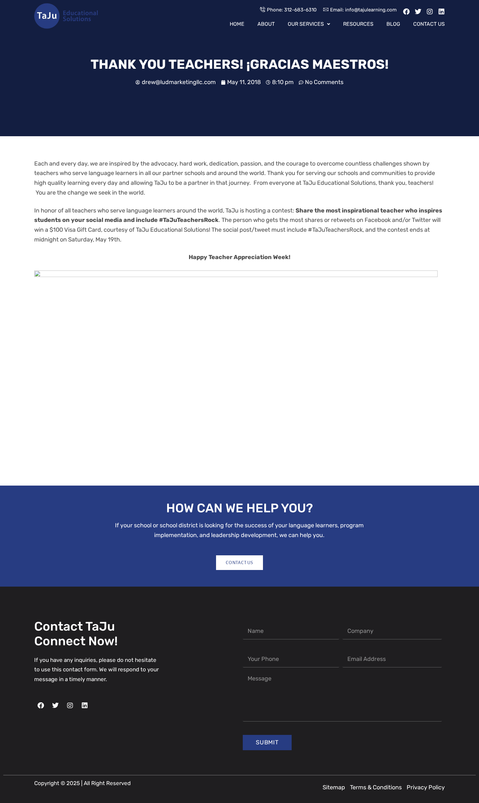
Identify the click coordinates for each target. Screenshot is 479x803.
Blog (393, 24)
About (266, 24)
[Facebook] (406, 11)
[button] (309, 24)
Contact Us (429, 24)
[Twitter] (418, 11)
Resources (358, 24)
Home (237, 24)
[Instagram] (430, 11)
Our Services (306, 24)
